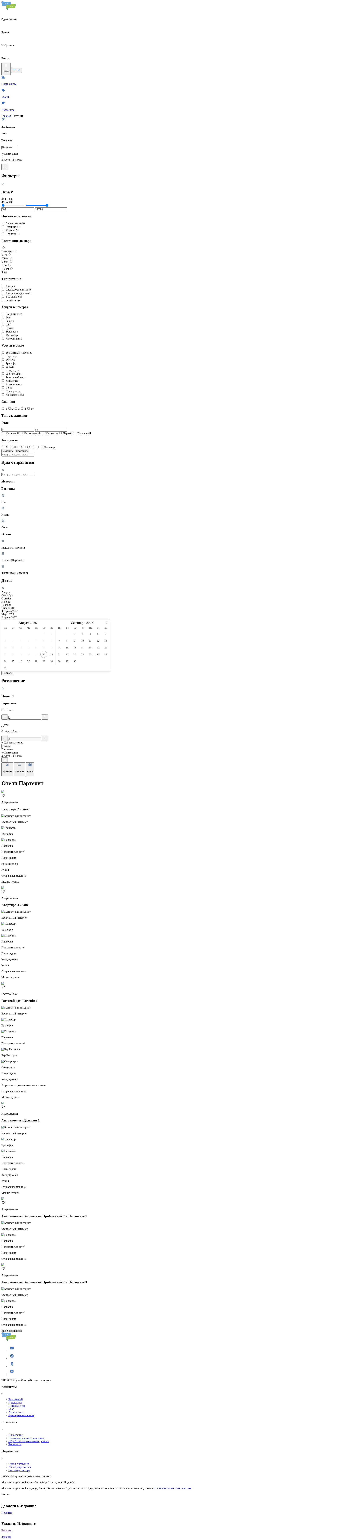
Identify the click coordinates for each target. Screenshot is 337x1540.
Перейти (6, 1512)
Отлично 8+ (13, 226)
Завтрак (10, 286)
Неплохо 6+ (13, 233)
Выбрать (7, 673)
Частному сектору (19, 1470)
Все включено (14, 296)
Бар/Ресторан (13, 373)
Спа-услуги (12, 370)
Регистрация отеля (19, 1467)
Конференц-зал (15, 394)
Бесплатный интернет (19, 352)
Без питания (13, 300)
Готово (6, 746)
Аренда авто (15, 1412)
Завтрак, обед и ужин (18, 293)
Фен (8, 317)
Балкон (10, 320)
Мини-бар (12, 335)
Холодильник (14, 338)
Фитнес (10, 359)
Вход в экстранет (18, 1463)
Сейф (9, 387)
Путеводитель (16, 1405)
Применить (22, 451)
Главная (6, 115)
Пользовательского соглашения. (173, 1488)
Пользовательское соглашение (26, 1438)
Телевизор (12, 331)
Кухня (9, 328)
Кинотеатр (12, 380)
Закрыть (6, 1536)
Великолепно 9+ (15, 223)
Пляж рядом (13, 391)
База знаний (15, 1399)
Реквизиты (14, 1444)
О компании (15, 1434)
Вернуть (6, 1530)
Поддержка (15, 1402)
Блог (11, 1408)
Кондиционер (14, 313)
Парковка (11, 356)
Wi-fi (8, 324)
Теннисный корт (15, 377)
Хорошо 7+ (12, 230)
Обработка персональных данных (28, 1441)
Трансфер (11, 363)
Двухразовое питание (18, 289)
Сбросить (8, 451)
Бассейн (10, 366)
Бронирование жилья (21, 1415)
